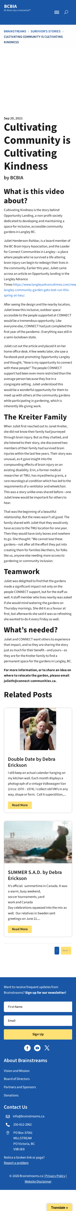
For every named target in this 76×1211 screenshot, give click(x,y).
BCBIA (16, 177)
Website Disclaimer (38, 1181)
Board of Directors (17, 1079)
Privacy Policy (55, 1176)
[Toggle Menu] (56, 12)
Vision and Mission (17, 1070)
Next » (66, 950)
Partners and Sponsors (20, 1087)
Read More (20, 805)
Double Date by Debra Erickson (31, 762)
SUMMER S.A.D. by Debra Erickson (35, 875)
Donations (11, 1095)
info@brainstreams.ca (28, 1116)
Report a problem (16, 1163)
